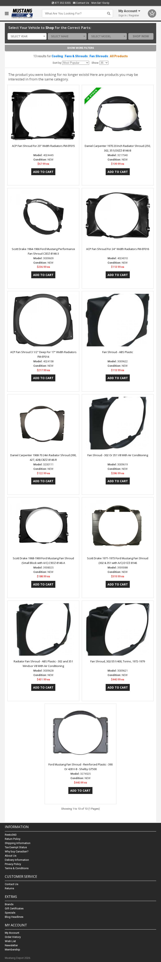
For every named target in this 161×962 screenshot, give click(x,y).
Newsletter (11, 945)
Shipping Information (17, 843)
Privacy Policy (13, 864)
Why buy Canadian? (17, 851)
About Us (10, 855)
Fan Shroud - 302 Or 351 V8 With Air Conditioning (117, 455)
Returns (9, 888)
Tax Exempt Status (16, 847)
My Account (12, 932)
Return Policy (12, 838)
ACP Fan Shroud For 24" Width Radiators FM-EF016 (117, 249)
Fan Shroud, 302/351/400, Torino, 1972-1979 (117, 661)
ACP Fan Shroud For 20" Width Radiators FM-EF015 (43, 146)
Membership (12, 949)
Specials (10, 912)
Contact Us (82, 2)
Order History (13, 937)
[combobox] (27, 36)
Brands (9, 904)
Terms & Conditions (17, 868)
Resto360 (10, 834)
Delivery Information (17, 859)
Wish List (10, 941)
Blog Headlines (14, 916)
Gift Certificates (14, 908)
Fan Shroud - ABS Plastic (117, 352)
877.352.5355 (62, 2)
